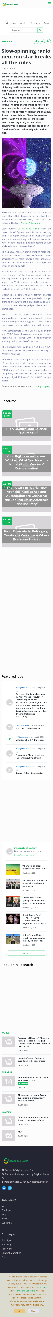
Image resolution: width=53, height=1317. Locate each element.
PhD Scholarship (22, 737)
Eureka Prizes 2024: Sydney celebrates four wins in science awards (33, 900)
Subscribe (7, 1222)
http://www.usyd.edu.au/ (25, 855)
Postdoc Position (22, 725)
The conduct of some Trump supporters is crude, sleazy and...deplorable (32, 1098)
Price (4, 1257)
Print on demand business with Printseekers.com (33, 1079)
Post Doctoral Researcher (28, 728)
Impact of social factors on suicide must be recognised (31, 1059)
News (4, 1218)
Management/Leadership (25, 687)
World (23, 23)
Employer (6, 1210)
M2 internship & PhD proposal (30, 739)
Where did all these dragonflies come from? (34, 867)
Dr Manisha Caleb (28, 228)
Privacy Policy (41, 1287)
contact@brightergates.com (19, 1170)
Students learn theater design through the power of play (33, 1118)
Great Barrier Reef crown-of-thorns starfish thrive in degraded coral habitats (34, 919)
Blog (4, 1214)
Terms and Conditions (25, 1290)
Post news (7, 1248)
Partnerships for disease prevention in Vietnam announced (34, 883)
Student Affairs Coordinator (29, 773)
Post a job (7, 1240)
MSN (20, 1131)
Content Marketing (11, 1252)
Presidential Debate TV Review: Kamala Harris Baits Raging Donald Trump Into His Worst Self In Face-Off (34, 1042)
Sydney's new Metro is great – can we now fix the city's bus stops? (33, 938)
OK (19, 1311)
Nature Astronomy (30, 223)
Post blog (7, 1244)
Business (35, 23)
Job (3, 1206)
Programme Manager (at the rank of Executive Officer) (30, 756)
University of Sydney (41, 386)
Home (13, 23)
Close (33, 1311)
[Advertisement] (26, 579)
